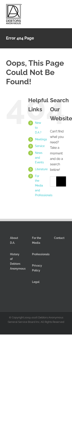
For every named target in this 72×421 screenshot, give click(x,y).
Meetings (41, 139)
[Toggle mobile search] (57, 8)
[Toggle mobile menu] (64, 8)
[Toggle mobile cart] (50, 8)
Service (40, 146)
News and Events (39, 157)
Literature (41, 169)
